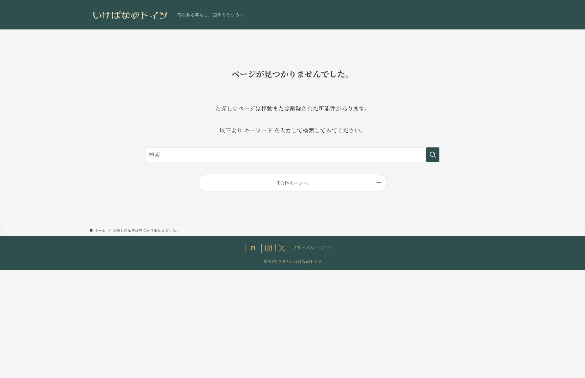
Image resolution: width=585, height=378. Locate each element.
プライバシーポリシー (314, 247)
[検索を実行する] (432, 154)
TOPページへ (292, 182)
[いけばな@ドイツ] (130, 14)
